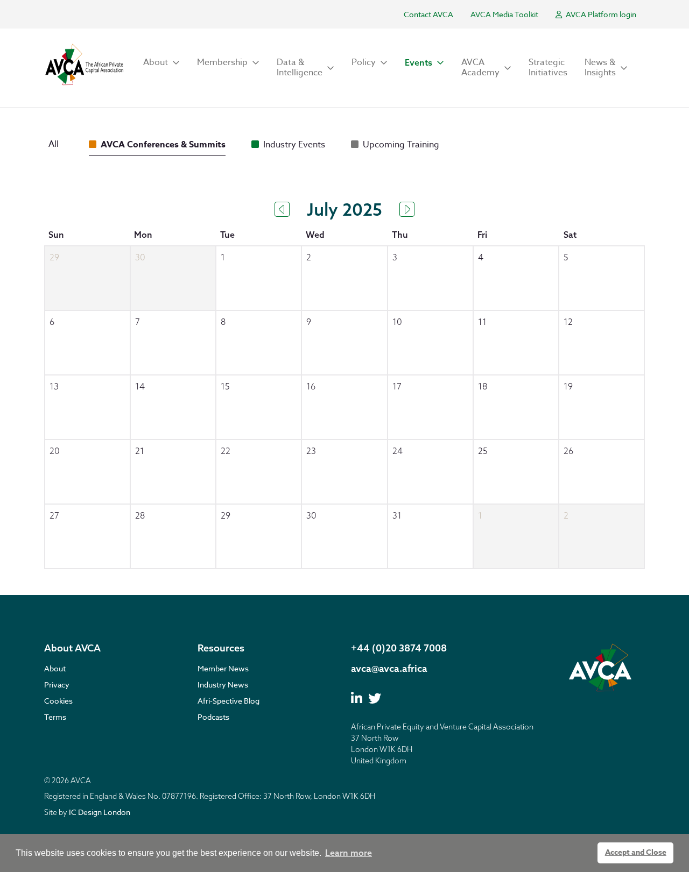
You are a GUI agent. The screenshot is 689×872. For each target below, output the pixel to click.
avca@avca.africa (389, 668)
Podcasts (213, 717)
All (53, 144)
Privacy (56, 684)
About (55, 668)
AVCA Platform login (600, 14)
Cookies (58, 701)
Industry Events (294, 144)
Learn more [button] (348, 852)
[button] (161, 62)
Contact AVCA (428, 14)
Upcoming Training (401, 144)
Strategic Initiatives (548, 67)
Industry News (223, 684)
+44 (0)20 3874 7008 (399, 648)
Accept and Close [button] (635, 852)
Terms (55, 717)
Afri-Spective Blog (228, 701)
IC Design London (99, 812)
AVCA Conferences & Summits (163, 144)
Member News (223, 668)
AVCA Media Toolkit (504, 14)
